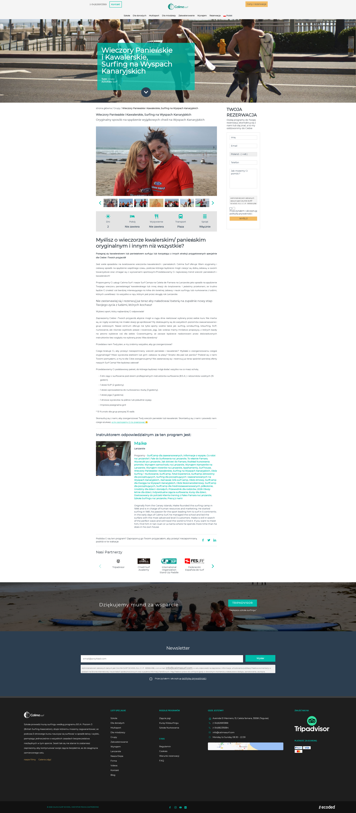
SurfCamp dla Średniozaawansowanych (178, 486)
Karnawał (166, 480)
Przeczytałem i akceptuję (180, 679)
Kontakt (115, 4)
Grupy (117, 108)
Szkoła (127, 16)
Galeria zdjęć (44, 760)
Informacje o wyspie (194, 455)
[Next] (212, 203)
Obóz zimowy (196, 480)
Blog (113, 775)
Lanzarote (116, 751)
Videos (114, 766)
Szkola (114, 718)
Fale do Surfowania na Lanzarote (168, 459)
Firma (114, 761)
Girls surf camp (180, 480)
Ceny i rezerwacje (256, 4)
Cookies (163, 751)
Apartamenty (190, 468)
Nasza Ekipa (117, 756)
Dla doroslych (139, 16)
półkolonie (207, 486)
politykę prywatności (194, 678)
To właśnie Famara (197, 459)
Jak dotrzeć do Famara (173, 462)
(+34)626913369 (98, 4)
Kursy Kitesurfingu (169, 723)
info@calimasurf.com (179, 668)
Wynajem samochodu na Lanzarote (164, 465)
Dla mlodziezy (169, 16)
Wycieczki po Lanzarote (147, 462)
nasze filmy (30, 760)
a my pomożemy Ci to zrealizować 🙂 (130, 422)
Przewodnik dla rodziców (182, 489)
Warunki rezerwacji (169, 756)
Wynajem (202, 16)
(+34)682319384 (221, 728)
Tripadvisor (242, 603)
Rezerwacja (215, 16)
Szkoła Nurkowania (169, 728)
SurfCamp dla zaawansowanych (164, 455)
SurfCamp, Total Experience (175, 474)
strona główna (104, 108)
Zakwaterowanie (187, 16)
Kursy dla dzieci (197, 492)
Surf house (205, 468)
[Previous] (100, 203)
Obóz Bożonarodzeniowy (190, 483)
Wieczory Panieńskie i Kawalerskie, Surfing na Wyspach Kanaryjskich (172, 471)
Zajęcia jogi (165, 718)
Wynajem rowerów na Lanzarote (164, 468)
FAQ (161, 761)
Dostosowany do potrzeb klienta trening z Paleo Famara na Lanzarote (172, 495)
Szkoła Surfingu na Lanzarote (150, 498)
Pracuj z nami (175, 498)
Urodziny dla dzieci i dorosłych (151, 489)
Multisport (154, 16)
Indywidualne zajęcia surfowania (170, 492)
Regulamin (165, 747)
